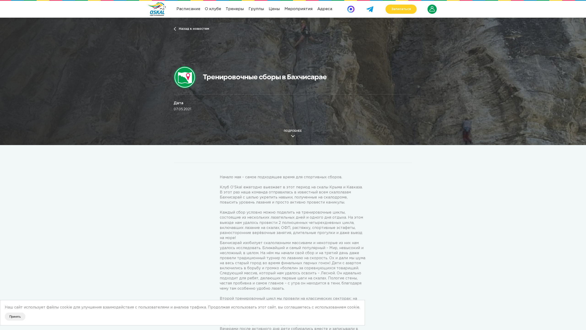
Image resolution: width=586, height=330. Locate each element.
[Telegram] (370, 7)
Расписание (188, 9)
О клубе (213, 9)
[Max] (351, 7)
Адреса (324, 9)
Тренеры (235, 9)
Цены (274, 9)
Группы (256, 9)
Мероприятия (299, 9)
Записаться (401, 9)
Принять (15, 316)
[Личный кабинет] (432, 6)
